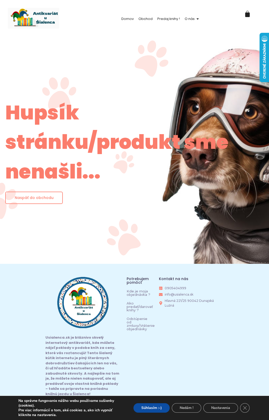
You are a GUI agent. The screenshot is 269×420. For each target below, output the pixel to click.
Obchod (145, 18)
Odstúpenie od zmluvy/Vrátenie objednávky (141, 324)
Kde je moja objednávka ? (138, 293)
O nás (190, 18)
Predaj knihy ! (168, 18)
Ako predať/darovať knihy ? (140, 306)
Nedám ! (186, 407)
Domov (127, 18)
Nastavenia (220, 407)
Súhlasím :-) (151, 407)
